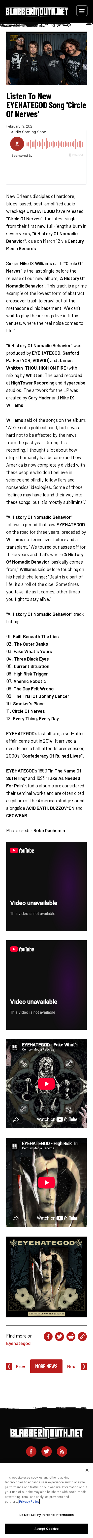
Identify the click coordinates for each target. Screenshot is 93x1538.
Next (72, 1366)
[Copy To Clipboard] (82, 1336)
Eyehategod (18, 1343)
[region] (46, 1500)
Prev (20, 1366)
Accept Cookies (46, 1529)
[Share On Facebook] (48, 1336)
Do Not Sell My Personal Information (46, 1515)
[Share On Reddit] (70, 1336)
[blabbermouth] (36, 15)
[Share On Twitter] (59, 1336)
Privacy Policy (29, 1501)
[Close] (87, 1470)
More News (46, 1366)
